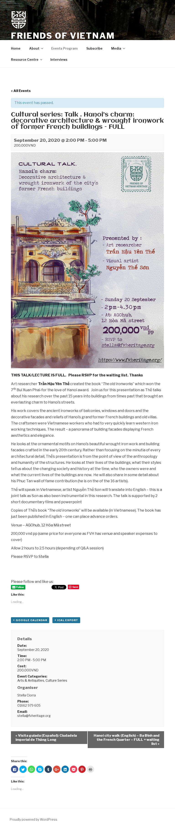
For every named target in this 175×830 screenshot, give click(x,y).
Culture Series (56, 680)
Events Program (64, 48)
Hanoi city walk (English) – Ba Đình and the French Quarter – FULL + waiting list (127, 740)
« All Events (21, 91)
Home (16, 48)
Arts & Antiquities (30, 680)
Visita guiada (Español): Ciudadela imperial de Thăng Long (46, 738)
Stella (44, 556)
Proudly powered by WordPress (33, 819)
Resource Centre (25, 59)
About (34, 48)
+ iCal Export (66, 620)
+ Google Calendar (30, 620)
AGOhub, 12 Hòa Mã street (48, 525)
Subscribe (94, 48)
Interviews (58, 59)
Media (116, 48)
